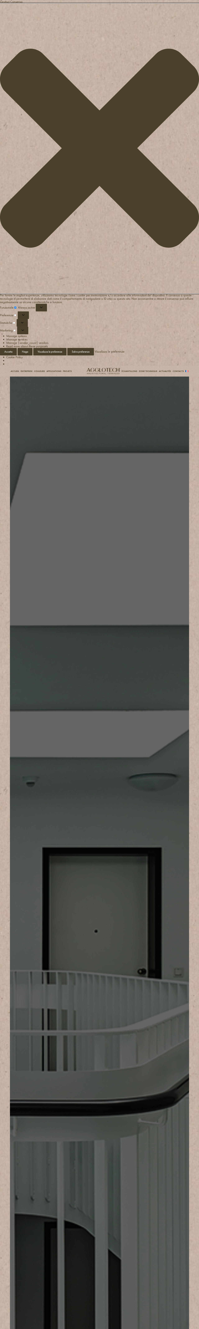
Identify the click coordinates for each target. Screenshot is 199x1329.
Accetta (8, 351)
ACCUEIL (15, 371)
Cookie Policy (14, 357)
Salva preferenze (81, 351)
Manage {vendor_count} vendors (27, 343)
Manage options (16, 336)
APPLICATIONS (53, 371)
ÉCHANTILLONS (129, 371)
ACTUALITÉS (165, 371)
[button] (99, 148)
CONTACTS (178, 371)
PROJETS (67, 371)
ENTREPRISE (26, 371)
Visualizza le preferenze (50, 351)
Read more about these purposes (27, 346)
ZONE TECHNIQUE (148, 371)
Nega (25, 351)
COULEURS (39, 371)
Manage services (17, 339)
